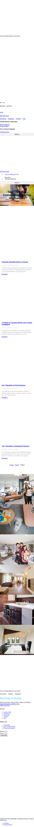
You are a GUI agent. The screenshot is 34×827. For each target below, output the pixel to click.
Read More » (5, 274)
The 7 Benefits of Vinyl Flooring (13, 385)
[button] (5, 124)
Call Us (1, 112)
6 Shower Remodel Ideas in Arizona (15, 262)
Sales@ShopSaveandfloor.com (9, 704)
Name (2, 731)
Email (2, 733)
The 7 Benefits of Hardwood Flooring (15, 446)
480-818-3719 (4, 116)
